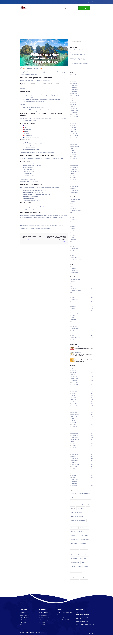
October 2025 (74, 93)
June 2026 (73, 76)
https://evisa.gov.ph (33, 163)
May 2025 (73, 104)
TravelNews (31, 228)
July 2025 (73, 100)
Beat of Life (43, 225)
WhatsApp (84, 8)
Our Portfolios (25, 617)
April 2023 (73, 156)
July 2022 (73, 175)
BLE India (73, 203)
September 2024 (75, 121)
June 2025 (73, 102)
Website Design (44, 620)
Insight (65, 8)
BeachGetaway (37, 225)
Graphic (72, 554)
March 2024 (74, 133)
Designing (73, 535)
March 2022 (74, 184)
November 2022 (74, 167)
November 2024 (74, 116)
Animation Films (80, 504)
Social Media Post (75, 244)
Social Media (79, 570)
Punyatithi (73, 235)
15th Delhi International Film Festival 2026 (80, 501)
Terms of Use (83, 633)
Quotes (72, 237)
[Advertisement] (56, 29)
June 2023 (73, 152)
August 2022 (74, 173)
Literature (73, 224)
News (41, 68)
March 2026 (74, 83)
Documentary (74, 543)
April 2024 (73, 131)
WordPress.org (74, 272)
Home (47, 8)
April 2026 (73, 81)
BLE (82, 524)
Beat (88, 504)
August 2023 (74, 148)
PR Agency (73, 566)
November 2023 (74, 142)
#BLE (72, 497)
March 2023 (74, 158)
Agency (72, 504)
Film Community (74, 547)
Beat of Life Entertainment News (78, 520)
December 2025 (74, 89)
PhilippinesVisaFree (24, 228)
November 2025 (74, 91)
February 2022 (74, 186)
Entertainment (83, 543)
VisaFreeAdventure (39, 228)
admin (24, 68)
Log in (72, 266)
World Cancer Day (75, 257)
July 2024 (73, 125)
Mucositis (73, 226)
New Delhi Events (75, 562)
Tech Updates (74, 246)
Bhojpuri (73, 201)
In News (23, 622)
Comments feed (74, 270)
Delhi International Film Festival (78, 531)
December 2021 (74, 190)
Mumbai (73, 228)
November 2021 (74, 192)
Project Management (76, 232)
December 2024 (74, 114)
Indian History (74, 558)
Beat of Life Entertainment (52, 225)
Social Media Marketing (76, 241)
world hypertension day (76, 259)
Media (85, 558)
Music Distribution (45, 624)
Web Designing (84, 577)
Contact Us (71, 8)
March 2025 (74, 108)
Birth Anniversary (75, 524)
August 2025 (74, 97)
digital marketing (85, 539)
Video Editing (43, 615)
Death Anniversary (84, 527)
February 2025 (74, 110)
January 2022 (74, 188)
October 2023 (74, 144)
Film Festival (83, 547)
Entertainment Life (75, 215)
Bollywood (73, 208)
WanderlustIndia (46, 228)
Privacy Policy (25, 620)
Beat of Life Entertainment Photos (79, 52)
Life (81, 558)
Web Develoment (75, 253)
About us (53, 8)
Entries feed (74, 268)
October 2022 (74, 169)
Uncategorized (74, 248)
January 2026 (74, 87)
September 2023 (75, 146)
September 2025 (75, 95)
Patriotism (84, 562)
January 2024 (74, 137)
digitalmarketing (74, 539)
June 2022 (73, 177)
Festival (72, 217)
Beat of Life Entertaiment (76, 512)
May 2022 (73, 179)
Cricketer (73, 212)
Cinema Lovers (74, 527)
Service (80, 566)
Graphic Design (74, 219)
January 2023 (74, 163)
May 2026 (73, 79)
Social (72, 570)
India (78, 554)
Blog (72, 206)
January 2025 (74, 112)
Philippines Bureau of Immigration (49, 206)
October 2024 (74, 118)
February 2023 (74, 161)
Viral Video (73, 250)
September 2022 (75, 171)
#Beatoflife (73, 493)
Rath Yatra (73, 239)
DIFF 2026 (80, 535)
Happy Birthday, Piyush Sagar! (78, 49)
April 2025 (73, 106)
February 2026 (74, 85)
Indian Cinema (85, 554)
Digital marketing (44, 617)
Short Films (86, 566)
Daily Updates (25, 615)
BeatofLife (73, 508)
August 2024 (74, 123)
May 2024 (73, 129)
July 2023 (73, 150)
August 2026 (74, 74)
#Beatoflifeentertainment (28, 225)
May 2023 (73, 154)
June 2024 (73, 127)
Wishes (72, 255)
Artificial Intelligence (75, 199)
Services (59, 8)
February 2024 (74, 135)
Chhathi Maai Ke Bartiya (76, 210)
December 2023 (74, 139)
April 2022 (73, 182)
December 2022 (74, 165)
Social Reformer (74, 577)
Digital (86, 535)
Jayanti (72, 221)
